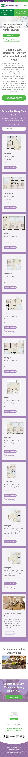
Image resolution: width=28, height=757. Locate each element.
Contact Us (14, 719)
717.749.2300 (22, 12)
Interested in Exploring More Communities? (14, 98)
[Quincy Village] (9, 5)
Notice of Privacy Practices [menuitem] (14, 747)
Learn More (11, 35)
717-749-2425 (7, 11)
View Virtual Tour (9, 331)
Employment (7, 1)
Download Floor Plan (10, 167)
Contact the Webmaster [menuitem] (14, 752)
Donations (22, 1)
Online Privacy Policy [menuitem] (14, 749)
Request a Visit (11, 40)
